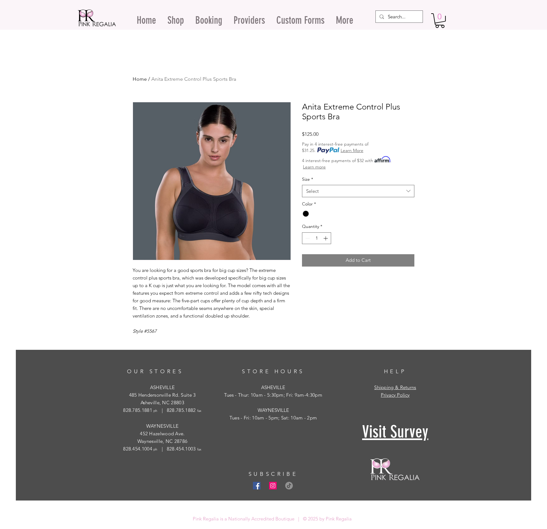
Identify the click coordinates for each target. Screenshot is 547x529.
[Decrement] (307, 238)
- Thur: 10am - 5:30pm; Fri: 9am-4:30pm (278, 395)
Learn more (314, 167)
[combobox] (358, 191)
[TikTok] (289, 485)
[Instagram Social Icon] (273, 485)
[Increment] (326, 238)
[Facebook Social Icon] (257, 485)
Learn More (352, 150)
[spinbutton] (316, 238)
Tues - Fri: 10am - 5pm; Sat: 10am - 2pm (273, 418)
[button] (440, 20)
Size (307, 179)
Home (140, 79)
